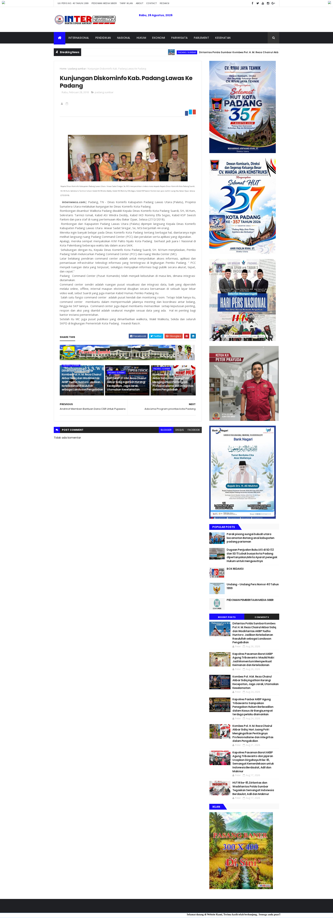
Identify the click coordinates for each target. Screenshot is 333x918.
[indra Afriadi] (62, 103)
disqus (179, 429)
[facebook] (252, 3)
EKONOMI (158, 38)
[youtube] (263, 3)
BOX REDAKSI (235, 569)
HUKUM (141, 38)
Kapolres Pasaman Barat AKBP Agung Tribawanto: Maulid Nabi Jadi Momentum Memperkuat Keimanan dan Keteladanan (253, 659)
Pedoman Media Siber (104, 3)
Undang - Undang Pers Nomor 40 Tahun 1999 (253, 586)
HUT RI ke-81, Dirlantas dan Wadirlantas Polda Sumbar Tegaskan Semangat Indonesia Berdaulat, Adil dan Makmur (253, 788)
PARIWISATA (179, 38)
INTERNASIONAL (78, 38)
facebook (194, 429)
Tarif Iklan (126, 3)
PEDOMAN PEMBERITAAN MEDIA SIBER (250, 600)
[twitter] (258, 3)
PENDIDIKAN (103, 38)
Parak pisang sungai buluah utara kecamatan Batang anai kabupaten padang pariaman (250, 538)
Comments (262, 617)
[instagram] (268, 3)
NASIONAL (123, 38)
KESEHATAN (223, 38)
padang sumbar (154, 52)
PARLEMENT (201, 38)
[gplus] (273, 3)
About (140, 3)
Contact (151, 3)
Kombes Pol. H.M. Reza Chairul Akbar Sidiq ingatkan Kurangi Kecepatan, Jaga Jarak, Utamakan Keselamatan (126, 383)
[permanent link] (67, 103)
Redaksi (164, 3)
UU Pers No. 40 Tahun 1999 (73, 3)
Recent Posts (227, 617)
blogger (166, 429)
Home (63, 68)
